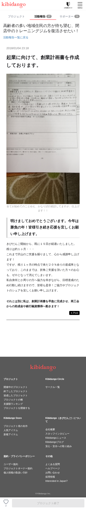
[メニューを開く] (80, 5)
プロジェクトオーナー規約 (18, 468)
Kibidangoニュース (55, 437)
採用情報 (50, 476)
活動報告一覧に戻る (15, 37)
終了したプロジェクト (16, 391)
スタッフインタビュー (57, 433)
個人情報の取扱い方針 (16, 472)
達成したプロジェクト (16, 395)
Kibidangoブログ (54, 442)
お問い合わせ (52, 472)
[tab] (43, 16)
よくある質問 (52, 464)
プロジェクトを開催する (17, 408)
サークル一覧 (52, 387)
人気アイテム (11, 430)
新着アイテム (11, 434)
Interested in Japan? (56, 481)
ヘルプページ (52, 468)
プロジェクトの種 (13, 399)
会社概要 (50, 429)
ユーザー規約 (11, 464)
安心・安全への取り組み (58, 446)
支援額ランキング (13, 403)
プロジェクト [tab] (16, 16)
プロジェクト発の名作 (16, 426)
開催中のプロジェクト (16, 387)
